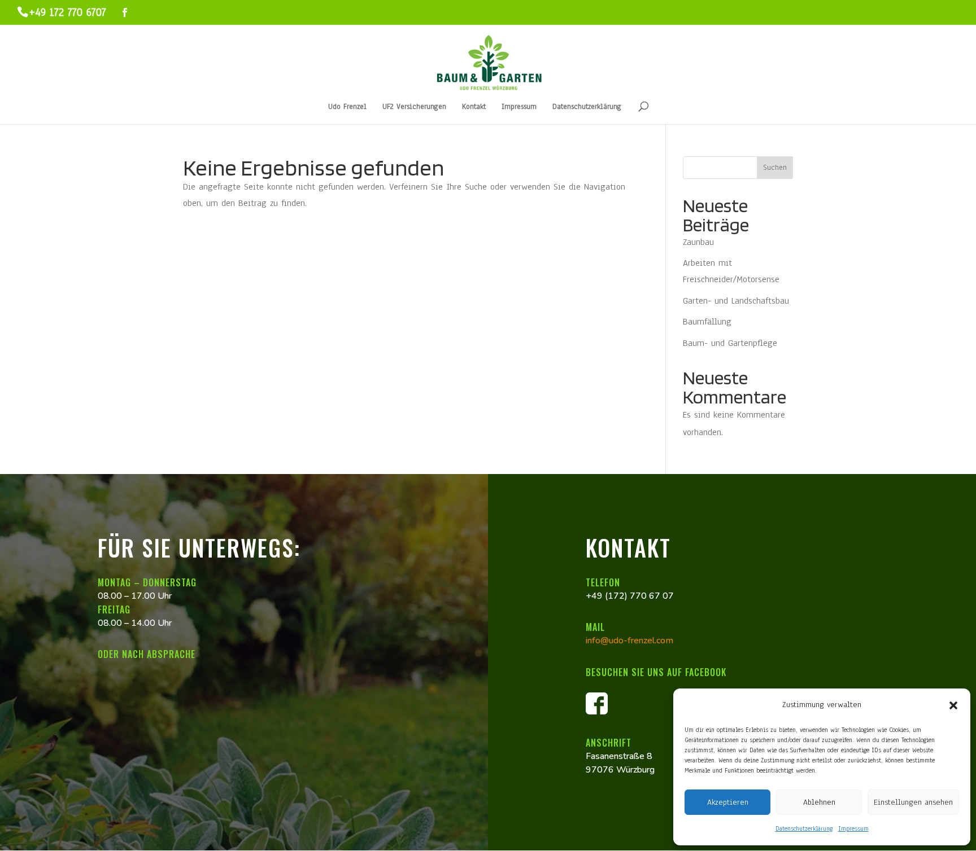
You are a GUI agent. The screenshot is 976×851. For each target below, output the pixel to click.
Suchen (775, 168)
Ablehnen (819, 802)
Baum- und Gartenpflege (730, 343)
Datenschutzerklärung (804, 828)
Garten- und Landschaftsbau (736, 301)
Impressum (853, 828)
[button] (953, 705)
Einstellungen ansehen (913, 802)
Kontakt (474, 107)
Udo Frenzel (347, 107)
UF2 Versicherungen (414, 107)
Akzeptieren (727, 802)
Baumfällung (707, 321)
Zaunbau (698, 242)
